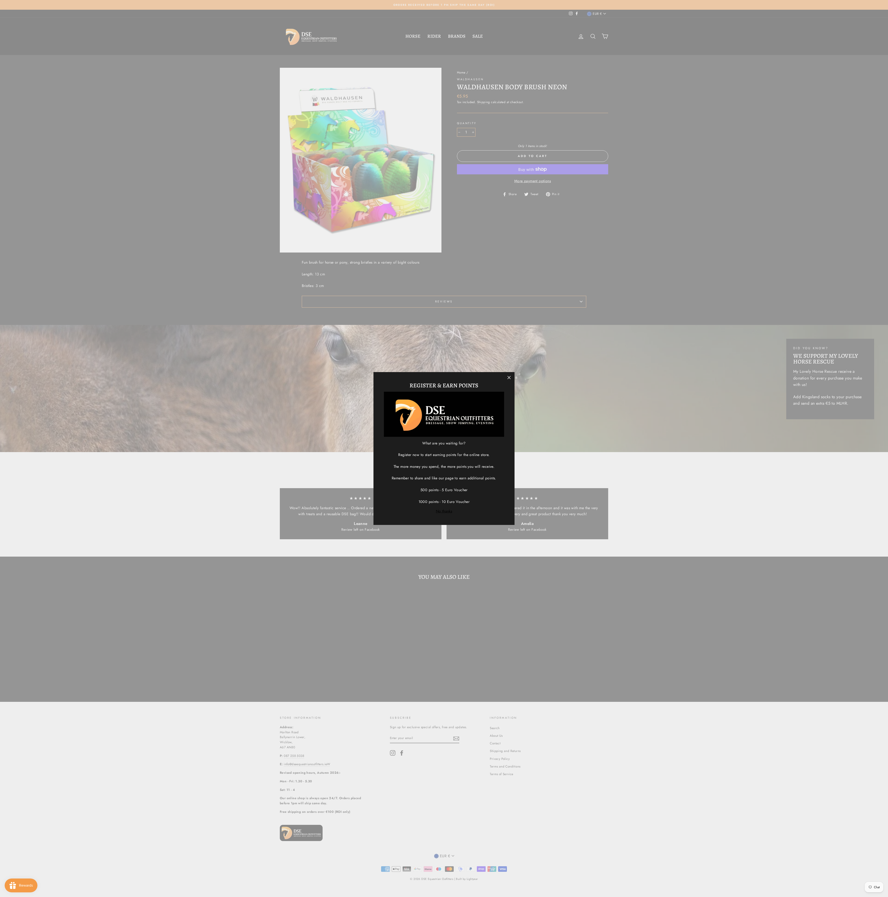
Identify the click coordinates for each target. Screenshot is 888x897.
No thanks (444, 511)
